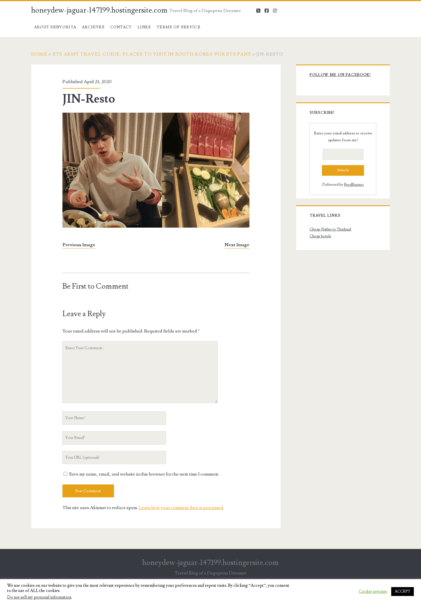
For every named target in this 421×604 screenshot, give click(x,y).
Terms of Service (178, 27)
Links (144, 27)
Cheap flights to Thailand (330, 229)
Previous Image (78, 245)
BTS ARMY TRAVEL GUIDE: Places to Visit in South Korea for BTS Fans (152, 54)
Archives (93, 27)
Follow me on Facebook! (340, 75)
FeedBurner (354, 184)
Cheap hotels (320, 236)
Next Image (237, 245)
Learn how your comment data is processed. (181, 508)
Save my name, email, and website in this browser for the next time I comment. (144, 474)
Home (39, 54)
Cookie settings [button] (373, 591)
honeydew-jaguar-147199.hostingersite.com (99, 10)
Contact (121, 27)
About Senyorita (55, 27)
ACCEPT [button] (402, 591)
